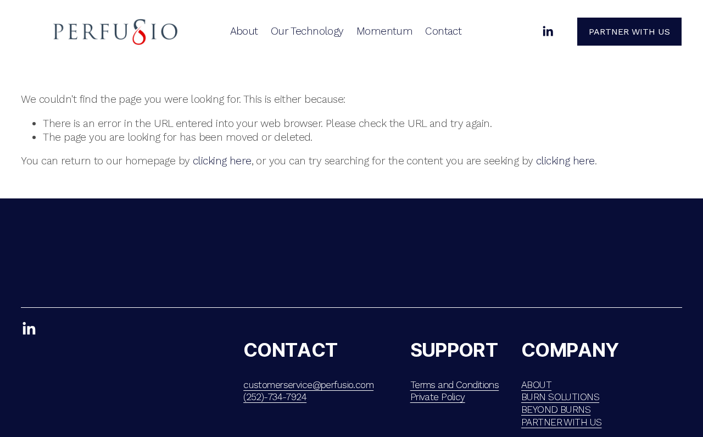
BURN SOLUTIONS (560, 396)
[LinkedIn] (547, 31)
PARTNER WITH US (561, 422)
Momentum (384, 31)
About (244, 31)
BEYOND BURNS (555, 409)
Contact (443, 31)
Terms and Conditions (454, 384)
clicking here (222, 160)
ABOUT (536, 384)
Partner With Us (629, 31)
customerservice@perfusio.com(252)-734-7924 (308, 391)
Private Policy (437, 396)
